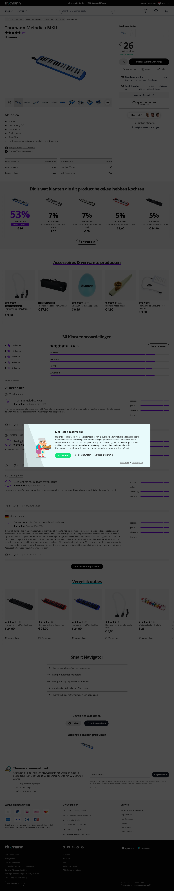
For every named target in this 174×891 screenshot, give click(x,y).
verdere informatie (104, 454)
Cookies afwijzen (83, 454)
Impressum (124, 463)
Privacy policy (137, 463)
